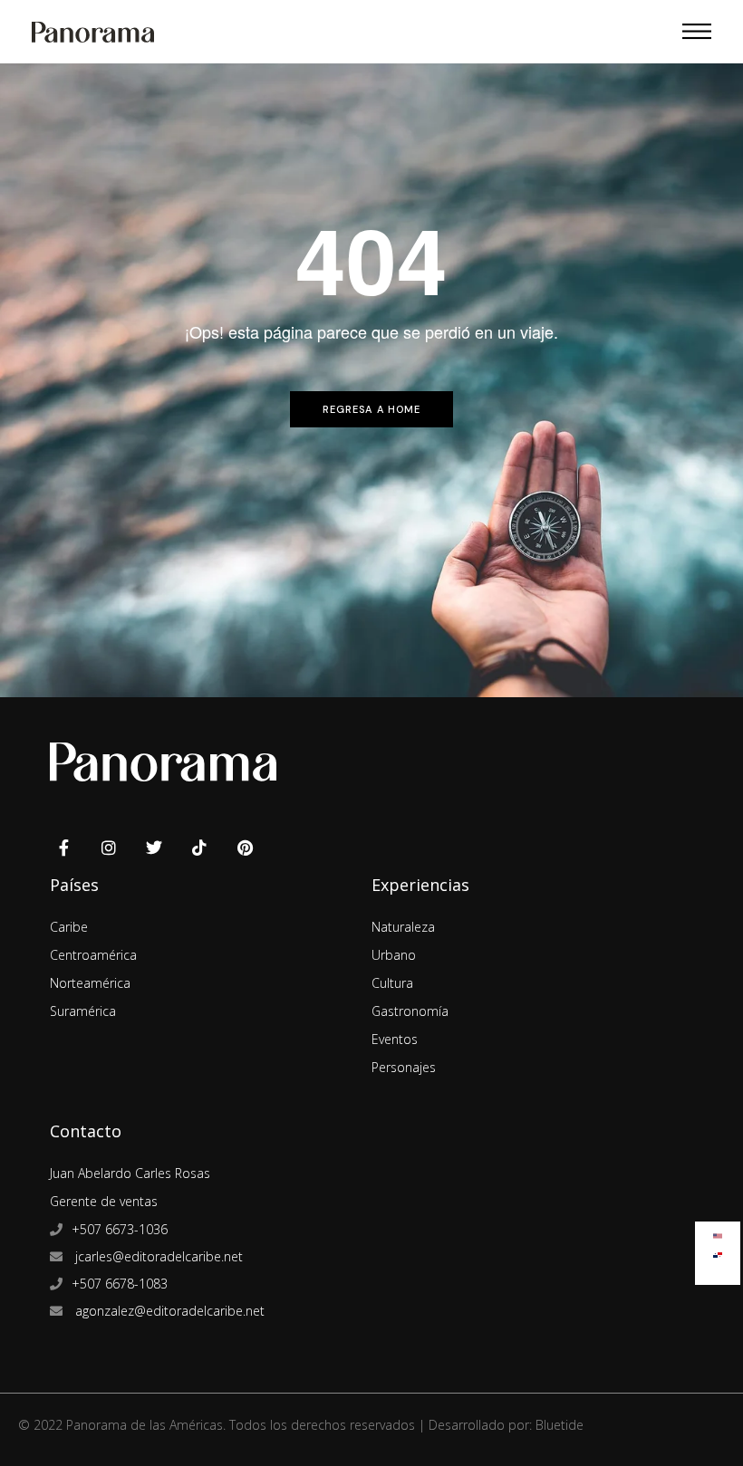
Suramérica (83, 1011)
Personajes (404, 1067)
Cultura (392, 983)
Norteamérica (90, 983)
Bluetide (560, 1424)
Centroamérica (93, 954)
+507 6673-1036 (120, 1229)
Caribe (69, 926)
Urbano (394, 954)
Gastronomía (410, 1011)
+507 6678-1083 (120, 1283)
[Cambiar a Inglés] (717, 1232)
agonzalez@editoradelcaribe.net (168, 1310)
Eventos (395, 1039)
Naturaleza (403, 926)
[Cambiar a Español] (717, 1251)
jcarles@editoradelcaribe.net (157, 1256)
